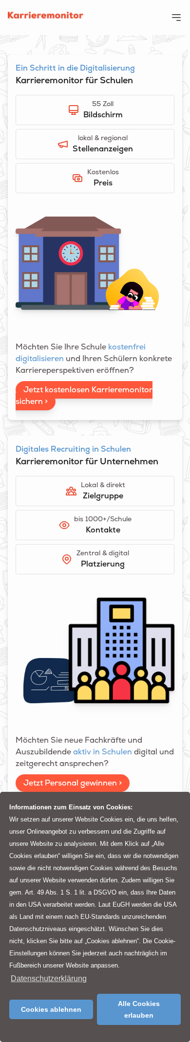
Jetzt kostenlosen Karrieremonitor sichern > (84, 395)
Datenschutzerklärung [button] (49, 978)
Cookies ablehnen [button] (51, 1009)
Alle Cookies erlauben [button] (139, 1009)
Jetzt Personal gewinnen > (72, 783)
